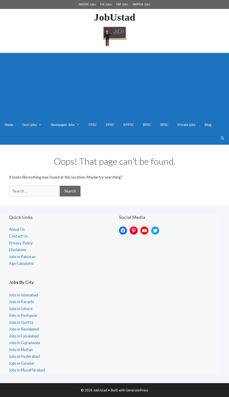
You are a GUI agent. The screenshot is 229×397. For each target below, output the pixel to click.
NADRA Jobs (87, 4)
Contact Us (18, 236)
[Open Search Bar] (222, 138)
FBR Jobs (122, 4)
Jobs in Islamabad (23, 295)
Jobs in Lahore (20, 308)
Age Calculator (21, 263)
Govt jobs (29, 125)
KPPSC (128, 125)
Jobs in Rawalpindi (24, 329)
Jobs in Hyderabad (24, 356)
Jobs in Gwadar (21, 363)
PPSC (110, 125)
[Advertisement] (114, 84)
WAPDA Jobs (141, 4)
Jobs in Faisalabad (24, 336)
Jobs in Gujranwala (24, 342)
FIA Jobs (106, 4)
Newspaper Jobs (63, 125)
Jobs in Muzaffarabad (27, 370)
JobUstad (114, 17)
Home (8, 125)
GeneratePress (137, 390)
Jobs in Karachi (21, 301)
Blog (208, 125)
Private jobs (186, 125)
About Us (17, 229)
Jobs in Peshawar (23, 315)
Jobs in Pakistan (22, 256)
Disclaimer (18, 249)
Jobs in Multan (21, 349)
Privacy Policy (21, 243)
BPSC (147, 125)
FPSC (93, 125)
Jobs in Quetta (21, 322)
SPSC (164, 125)
